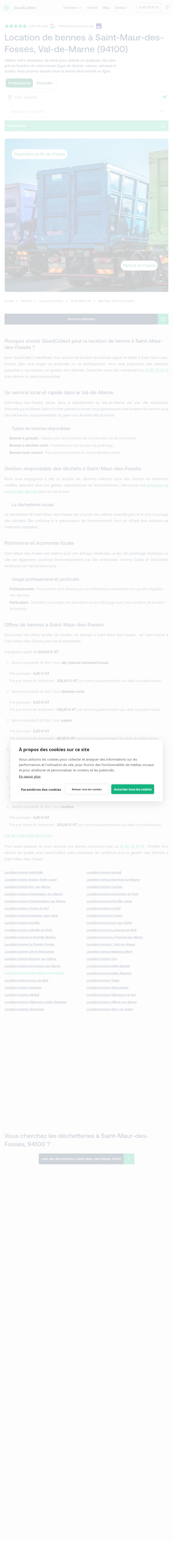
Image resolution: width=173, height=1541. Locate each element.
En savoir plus (30, 776)
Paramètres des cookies (41, 789)
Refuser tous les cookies (87, 789)
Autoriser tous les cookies (133, 789)
